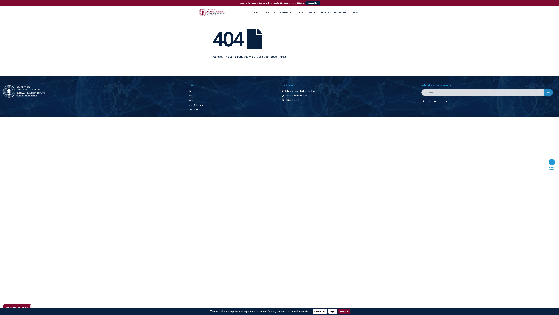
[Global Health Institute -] (212, 12)
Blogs (355, 12)
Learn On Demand (196, 105)
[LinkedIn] (446, 101)
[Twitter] (429, 101)
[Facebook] (423, 101)
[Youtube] (435, 101)
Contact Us (193, 109)
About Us (268, 12)
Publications (340, 12)
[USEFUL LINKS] (552, 162)
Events (311, 12)
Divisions (192, 100)
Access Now (313, 3)
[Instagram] (441, 101)
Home (257, 12)
